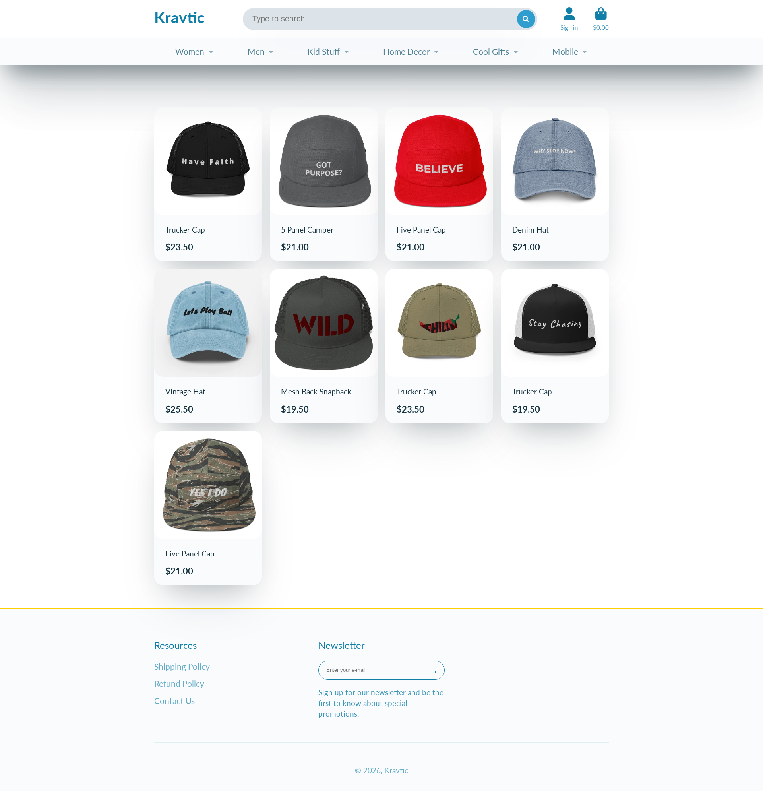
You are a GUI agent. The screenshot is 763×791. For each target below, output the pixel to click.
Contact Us (174, 701)
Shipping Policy (182, 666)
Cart (601, 19)
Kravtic (396, 770)
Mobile (565, 51)
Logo (179, 19)
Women (189, 51)
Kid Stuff (324, 51)
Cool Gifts (491, 51)
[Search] (526, 19)
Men (256, 51)
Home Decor (406, 51)
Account (569, 19)
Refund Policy (179, 683)
